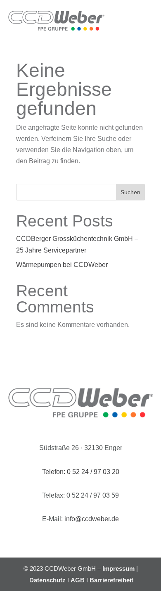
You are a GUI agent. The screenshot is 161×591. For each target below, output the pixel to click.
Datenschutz (47, 580)
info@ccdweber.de (91, 518)
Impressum (118, 568)
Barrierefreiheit (111, 580)
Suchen (130, 192)
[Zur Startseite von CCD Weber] (56, 21)
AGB (78, 580)
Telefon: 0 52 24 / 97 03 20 (80, 471)
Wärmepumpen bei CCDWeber (62, 264)
